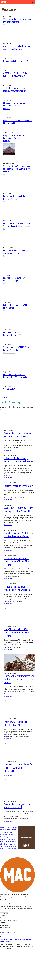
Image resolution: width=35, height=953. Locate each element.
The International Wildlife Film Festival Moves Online (16, 348)
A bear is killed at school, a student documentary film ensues (17, 47)
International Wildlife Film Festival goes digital (14, 279)
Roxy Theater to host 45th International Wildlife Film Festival (14, 138)
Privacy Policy (5, 913)
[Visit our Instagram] (2, 934)
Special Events (26, 939)
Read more (8, 450)
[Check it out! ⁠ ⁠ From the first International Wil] (8, 837)
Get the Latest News (8, 932)
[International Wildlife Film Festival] (4, 2)
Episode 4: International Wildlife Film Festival (16, 306)
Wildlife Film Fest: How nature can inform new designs (17, 20)
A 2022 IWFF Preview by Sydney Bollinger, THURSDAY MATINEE (16, 74)
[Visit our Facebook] (0, 934)
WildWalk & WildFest (14, 939)
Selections (3, 939)
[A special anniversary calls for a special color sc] (26, 837)
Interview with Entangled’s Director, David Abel (14, 197)
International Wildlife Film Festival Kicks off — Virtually (15, 334)
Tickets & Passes (5, 942)
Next (5, 397)
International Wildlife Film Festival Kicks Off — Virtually (15, 376)
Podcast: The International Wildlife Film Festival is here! (17, 122)
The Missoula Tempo (11, 389)
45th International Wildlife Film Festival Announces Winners (16, 89)
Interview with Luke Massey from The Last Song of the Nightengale (17, 225)
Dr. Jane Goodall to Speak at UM (16, 60)
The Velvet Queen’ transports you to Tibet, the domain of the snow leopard (16, 169)
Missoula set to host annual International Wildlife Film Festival (14, 105)
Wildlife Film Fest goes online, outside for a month (15, 252)
